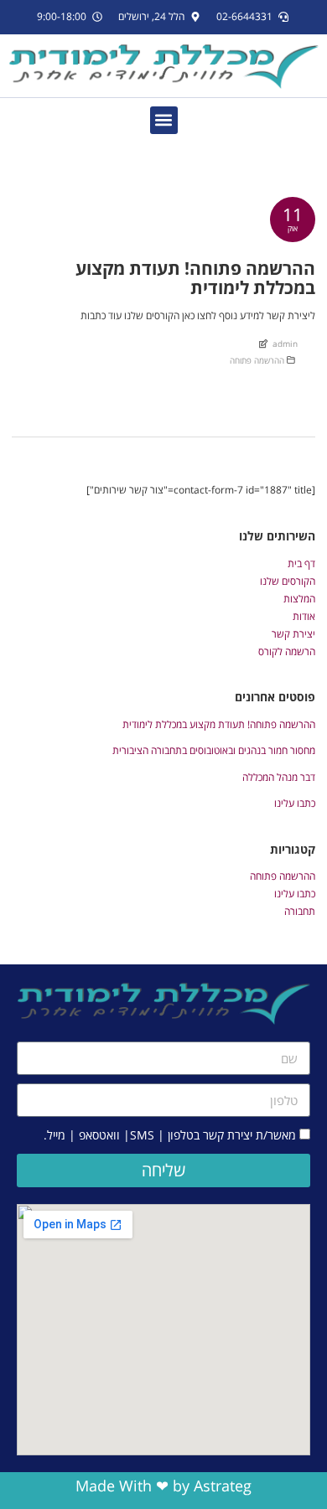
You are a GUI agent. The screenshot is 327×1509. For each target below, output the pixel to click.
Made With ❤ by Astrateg (163, 1485)
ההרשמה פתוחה (257, 360)
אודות (304, 616)
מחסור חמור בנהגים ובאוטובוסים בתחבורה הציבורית (213, 750)
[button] (164, 120)
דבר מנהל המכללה (278, 777)
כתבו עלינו (294, 803)
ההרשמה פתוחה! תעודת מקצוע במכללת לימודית (218, 724)
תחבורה (299, 911)
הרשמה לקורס (286, 651)
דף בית (301, 563)
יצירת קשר (293, 634)
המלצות (299, 599)
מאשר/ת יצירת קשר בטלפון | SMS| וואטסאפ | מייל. (170, 1135)
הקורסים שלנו (287, 581)
